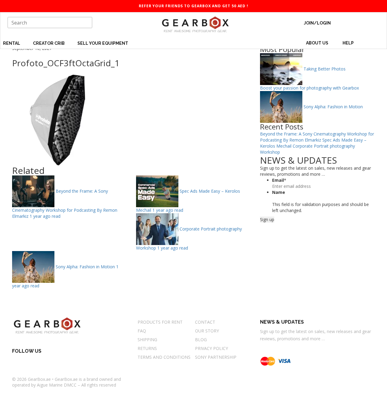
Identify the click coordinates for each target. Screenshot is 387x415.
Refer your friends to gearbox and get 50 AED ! (193, 5)
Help (349, 43)
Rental (12, 43)
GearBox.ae (39, 379)
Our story (207, 331)
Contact (205, 322)
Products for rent (160, 322)
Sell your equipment (102, 43)
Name (278, 192)
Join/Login (317, 23)
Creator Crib (49, 43)
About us (317, 43)
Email (279, 180)
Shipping (147, 339)
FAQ (142, 331)
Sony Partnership (215, 357)
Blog (201, 339)
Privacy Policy (211, 348)
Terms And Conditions (164, 357)
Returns (147, 348)
